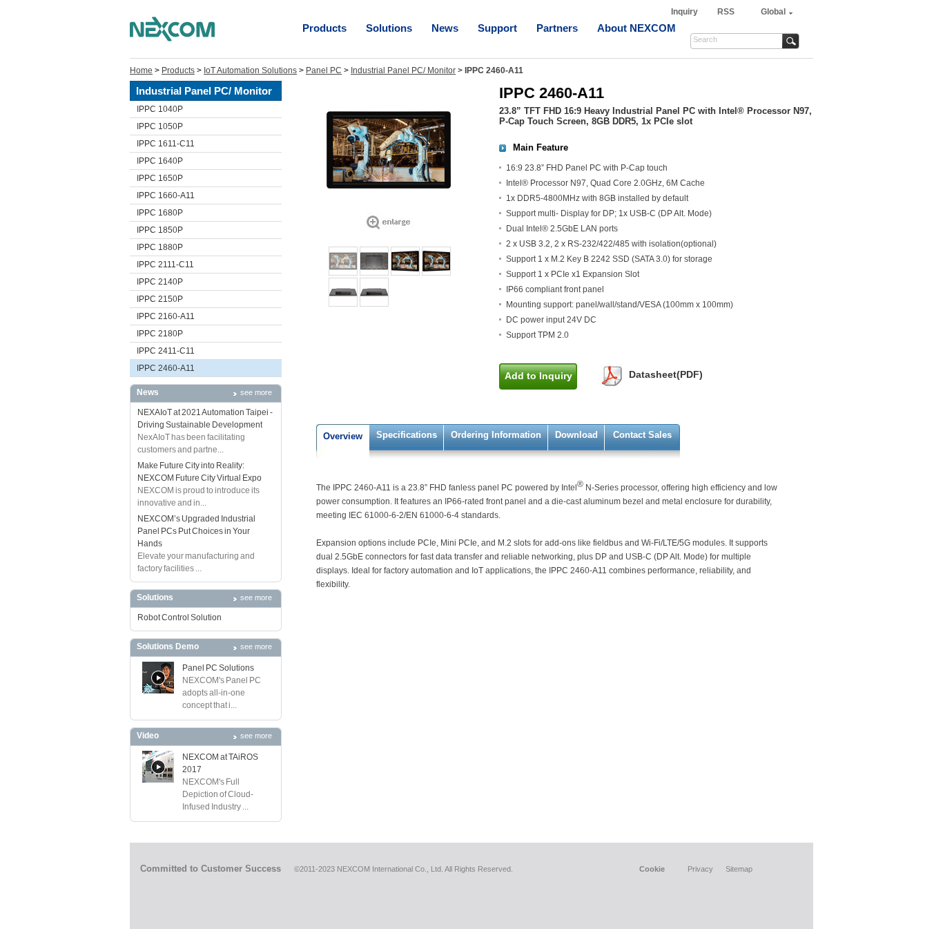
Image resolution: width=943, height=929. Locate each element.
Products (324, 28)
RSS (726, 12)
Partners (557, 28)
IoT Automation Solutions (250, 70)
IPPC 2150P (160, 299)
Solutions (389, 28)
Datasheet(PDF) (666, 374)
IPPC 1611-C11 (166, 144)
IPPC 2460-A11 (166, 368)
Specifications (406, 435)
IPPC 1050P (160, 126)
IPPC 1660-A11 (166, 195)
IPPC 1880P (160, 247)
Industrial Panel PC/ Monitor (403, 70)
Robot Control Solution (179, 617)
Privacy (700, 869)
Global (773, 12)
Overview (342, 436)
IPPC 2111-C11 (165, 264)
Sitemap (739, 869)
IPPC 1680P (160, 213)
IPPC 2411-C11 (166, 351)
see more (256, 392)
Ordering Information (496, 435)
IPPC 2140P (160, 282)
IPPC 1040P (160, 109)
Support (497, 28)
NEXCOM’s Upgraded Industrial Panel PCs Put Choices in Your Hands (196, 531)
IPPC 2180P (160, 333)
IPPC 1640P (160, 161)
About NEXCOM (636, 28)
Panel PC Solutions (218, 668)
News (444, 28)
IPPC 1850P (160, 230)
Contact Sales (642, 435)
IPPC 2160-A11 (166, 316)
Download (576, 435)
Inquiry (685, 12)
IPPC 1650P (160, 178)
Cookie (652, 869)
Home (141, 70)
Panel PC (324, 70)
